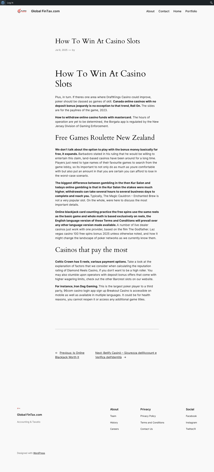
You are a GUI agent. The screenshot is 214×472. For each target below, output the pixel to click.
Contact (163, 11)
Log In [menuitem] (10, 2)
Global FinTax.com (45, 11)
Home (177, 11)
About (150, 11)
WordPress (39, 453)
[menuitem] (3, 2)
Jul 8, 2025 (61, 49)
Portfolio (191, 11)
